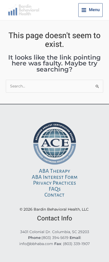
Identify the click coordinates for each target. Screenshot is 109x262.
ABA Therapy (54, 171)
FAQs (55, 189)
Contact (54, 195)
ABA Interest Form (55, 177)
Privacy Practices (54, 183)
